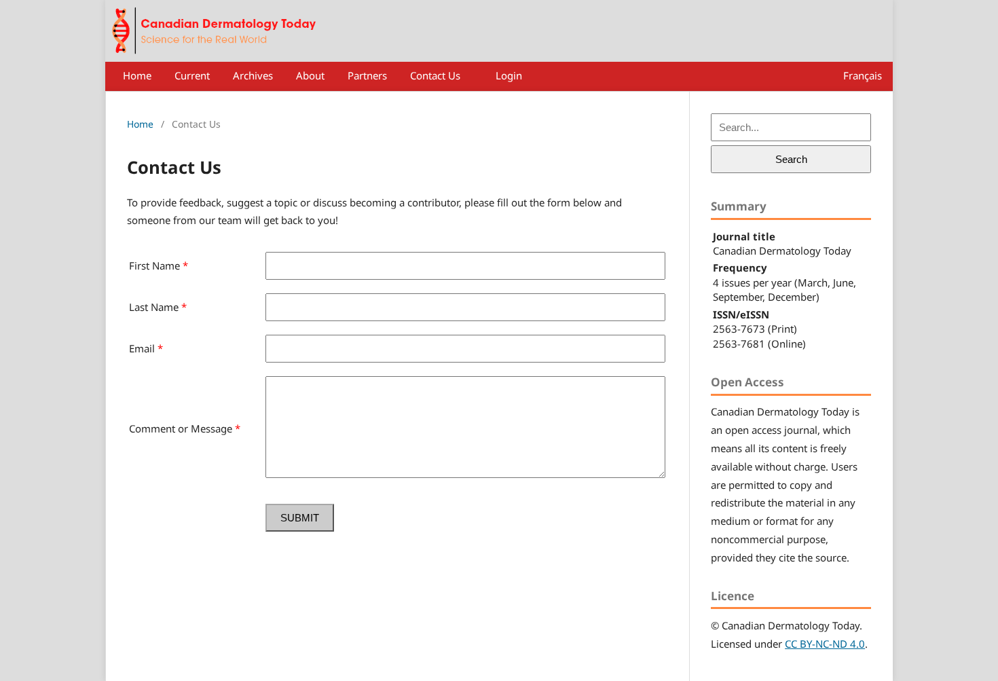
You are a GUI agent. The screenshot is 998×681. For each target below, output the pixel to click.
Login (509, 75)
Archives (253, 75)
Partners (367, 75)
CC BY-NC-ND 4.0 (825, 643)
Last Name (158, 307)
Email (146, 348)
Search (791, 159)
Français (862, 75)
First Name (158, 265)
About (310, 75)
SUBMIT (299, 517)
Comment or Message (184, 428)
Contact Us (435, 75)
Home (137, 75)
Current (192, 75)
